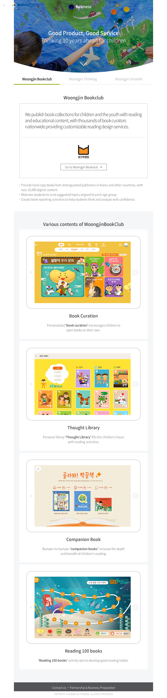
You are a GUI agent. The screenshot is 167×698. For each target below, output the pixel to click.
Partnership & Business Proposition (92, 687)
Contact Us (59, 687)
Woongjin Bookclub (37, 79)
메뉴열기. (161, 6)
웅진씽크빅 (10, 6)
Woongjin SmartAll (128, 79)
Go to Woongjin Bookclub (81, 167)
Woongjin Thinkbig (83, 79)
